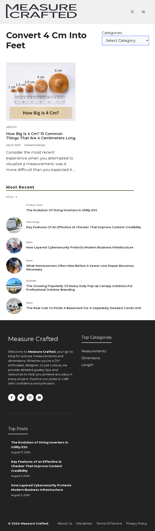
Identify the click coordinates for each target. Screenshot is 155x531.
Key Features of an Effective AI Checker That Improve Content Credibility (83, 227)
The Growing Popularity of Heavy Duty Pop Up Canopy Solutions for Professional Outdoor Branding (79, 287)
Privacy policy (136, 523)
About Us (65, 523)
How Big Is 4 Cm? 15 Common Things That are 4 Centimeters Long (40, 136)
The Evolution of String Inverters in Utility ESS (61, 210)
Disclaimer (84, 523)
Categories (112, 33)
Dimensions (91, 358)
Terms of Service (109, 523)
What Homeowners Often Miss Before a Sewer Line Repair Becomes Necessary (80, 267)
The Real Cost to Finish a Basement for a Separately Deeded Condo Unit (83, 308)
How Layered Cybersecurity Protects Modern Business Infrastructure (79, 247)
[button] (132, 12)
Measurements (94, 351)
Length (11, 127)
